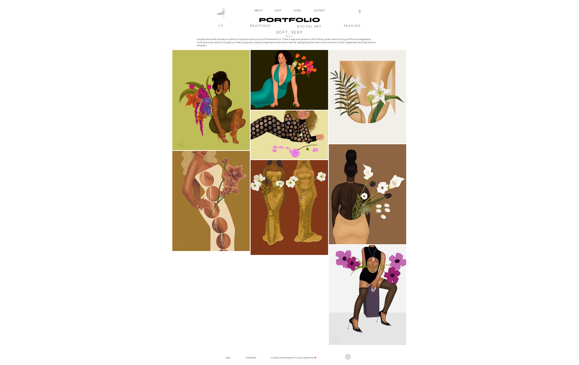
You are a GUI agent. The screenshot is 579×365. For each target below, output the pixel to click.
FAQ (228, 357)
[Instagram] (348, 357)
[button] (278, 10)
